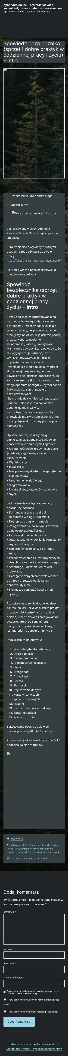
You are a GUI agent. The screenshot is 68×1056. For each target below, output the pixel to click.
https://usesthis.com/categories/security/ (34, 260)
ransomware (46, 848)
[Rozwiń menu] (5, 20)
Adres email (10, 963)
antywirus (16, 845)
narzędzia (34, 858)
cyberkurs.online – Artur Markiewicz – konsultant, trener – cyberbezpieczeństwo (32, 6)
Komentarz (9, 911)
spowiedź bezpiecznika (30, 852)
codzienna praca (19, 858)
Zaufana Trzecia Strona (22, 233)
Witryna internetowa (13, 977)
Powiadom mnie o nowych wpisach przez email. (33, 1011)
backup (32, 845)
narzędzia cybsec (29, 848)
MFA (17, 848)
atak (24, 845)
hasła (10, 848)
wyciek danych (51, 852)
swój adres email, (29, 740)
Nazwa (7, 949)
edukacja (55, 845)
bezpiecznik (43, 845)
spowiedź (12, 852)
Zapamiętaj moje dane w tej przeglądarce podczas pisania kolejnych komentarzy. (33, 992)
